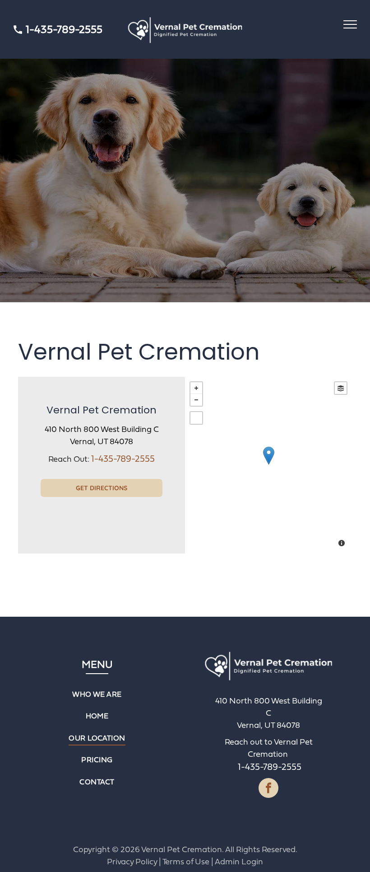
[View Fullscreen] (196, 418)
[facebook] (268, 789)
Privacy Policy (132, 861)
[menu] (350, 24)
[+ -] (268, 465)
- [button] (196, 400)
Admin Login (239, 861)
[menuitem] (97, 694)
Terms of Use (185, 861)
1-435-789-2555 (64, 29)
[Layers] (341, 388)
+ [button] (196, 388)
